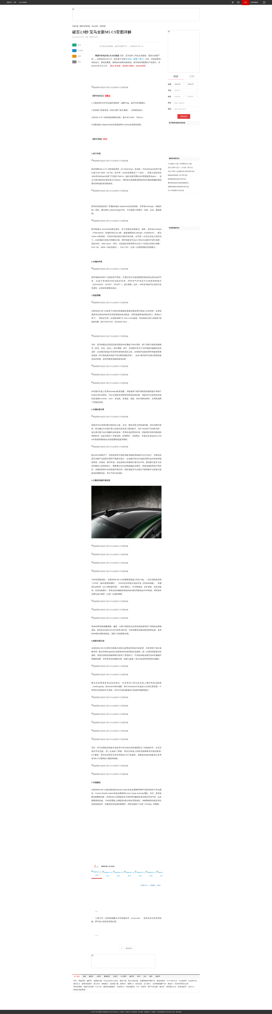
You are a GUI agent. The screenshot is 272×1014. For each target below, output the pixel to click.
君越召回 (81, 981)
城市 (169, 96)
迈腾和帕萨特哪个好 (147, 981)
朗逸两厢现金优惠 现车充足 (177, 179)
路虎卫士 (76, 984)
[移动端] (210, 2)
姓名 (169, 103)
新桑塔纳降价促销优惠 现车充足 (178, 186)
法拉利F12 (121, 987)
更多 (79, 62)
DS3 (137, 987)
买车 (75, 981)
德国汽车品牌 (89, 987)
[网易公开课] (217, 2)
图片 (141, 59)
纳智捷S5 (104, 984)
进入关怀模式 (23, 2)
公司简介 (121, 1012)
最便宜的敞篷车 (109, 987)
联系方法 (128, 1012)
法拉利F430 (192, 981)
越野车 (89, 981)
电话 (169, 109)
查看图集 (152, 885)
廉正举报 (178, 1012)
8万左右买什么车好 (111, 981)
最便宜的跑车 (87, 984)
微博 (79, 56)
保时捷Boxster (171, 987)
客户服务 (140, 1012)
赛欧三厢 (123, 981)
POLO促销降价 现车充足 (176, 190)
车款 (169, 90)
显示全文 (129, 948)
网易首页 (9, 2)
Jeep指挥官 (183, 981)
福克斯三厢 (114, 984)
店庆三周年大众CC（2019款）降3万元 (180, 167)
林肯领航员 (130, 987)
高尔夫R (97, 984)
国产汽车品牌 (153, 987)
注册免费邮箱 (254, 2)
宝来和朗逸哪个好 (159, 984)
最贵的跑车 (161, 981)
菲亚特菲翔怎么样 (181, 984)
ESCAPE (98, 987)
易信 (79, 45)
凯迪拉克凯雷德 (79, 990)
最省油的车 (182, 987)
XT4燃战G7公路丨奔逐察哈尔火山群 (180, 164)
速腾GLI (130, 984)
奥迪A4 (170, 984)
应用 (15, 2)
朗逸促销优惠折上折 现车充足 (178, 175)
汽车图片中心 (144, 885)
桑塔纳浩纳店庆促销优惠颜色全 (178, 183)
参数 (136, 59)
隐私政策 (146, 1012)
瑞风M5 (123, 984)
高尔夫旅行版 (133, 981)
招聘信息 (134, 1012)
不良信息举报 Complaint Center (166, 1012)
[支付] (233, 2)
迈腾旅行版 (98, 981)
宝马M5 (128, 59)
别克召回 (138, 984)
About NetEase (113, 1012)
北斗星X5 (147, 984)
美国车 (143, 987)
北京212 (191, 987)
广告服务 (153, 1012)
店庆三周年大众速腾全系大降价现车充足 (181, 171)
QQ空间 (80, 50)
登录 (245, 2)
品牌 (169, 84)
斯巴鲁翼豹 (77, 987)
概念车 (162, 987)
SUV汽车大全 (172, 981)
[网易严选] (225, 2)
